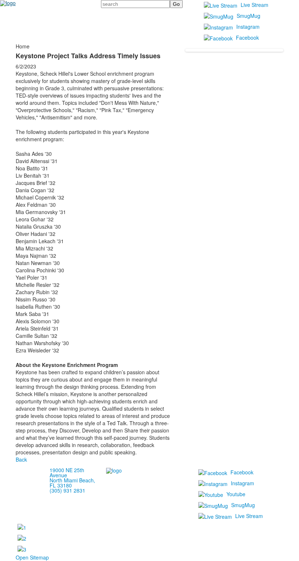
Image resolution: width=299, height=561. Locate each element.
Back (21, 459)
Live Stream (254, 4)
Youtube (235, 494)
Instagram (248, 26)
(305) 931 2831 (67, 490)
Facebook (247, 37)
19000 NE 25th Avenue (67, 472)
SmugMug (248, 15)
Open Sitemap (32, 557)
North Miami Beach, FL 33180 (72, 483)
